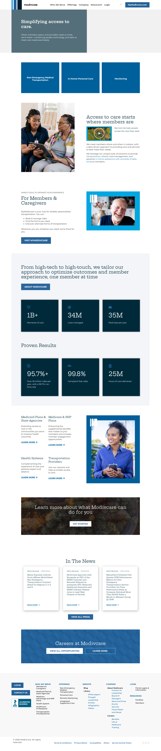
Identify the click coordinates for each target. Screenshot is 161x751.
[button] (99, 134)
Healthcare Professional (41, 708)
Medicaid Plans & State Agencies (43, 693)
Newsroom (96, 5)
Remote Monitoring (69, 698)
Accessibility (95, 743)
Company (84, 5)
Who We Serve (57, 5)
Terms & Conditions (63, 743)
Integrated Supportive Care (67, 702)
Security (115, 707)
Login (107, 5)
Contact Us (117, 690)
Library (87, 691)
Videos (91, 708)
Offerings (72, 5)
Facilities (139, 700)
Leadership (117, 693)
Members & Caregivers (41, 687)
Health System (42, 704)
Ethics (106, 743)
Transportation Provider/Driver (43, 713)
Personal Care (66, 695)
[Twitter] (149, 743)
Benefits (115, 719)
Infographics (93, 705)
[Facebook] (143, 743)
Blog (86, 688)
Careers (110, 716)
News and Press (119, 701)
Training (115, 727)
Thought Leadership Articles (93, 700)
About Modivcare (115, 688)
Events (115, 704)
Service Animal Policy (121, 743)
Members (139, 703)
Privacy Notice (80, 743)
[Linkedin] (146, 743)
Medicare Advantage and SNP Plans (45, 699)
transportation (93, 156)
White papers (94, 694)
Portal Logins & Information (142, 689)
